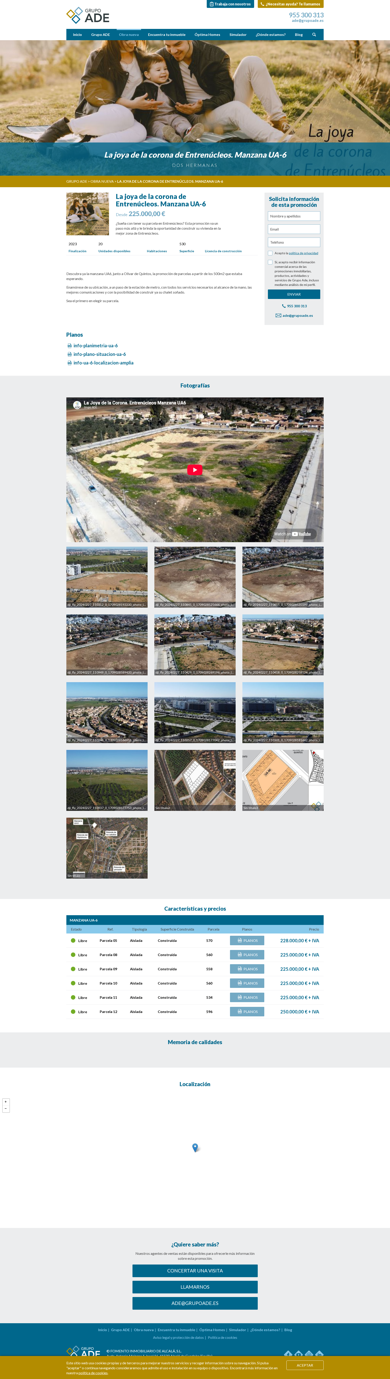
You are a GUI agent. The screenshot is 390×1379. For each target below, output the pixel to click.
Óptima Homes (207, 34)
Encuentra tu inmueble (167, 34)
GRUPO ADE (76, 181)
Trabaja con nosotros (232, 4)
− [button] (6, 1109)
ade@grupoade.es (308, 21)
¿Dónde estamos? (271, 34)
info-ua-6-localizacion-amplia (103, 362)
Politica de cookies (222, 1337)
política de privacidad (303, 253)
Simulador (238, 34)
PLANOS (250, 940)
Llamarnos (195, 1287)
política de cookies (93, 1373)
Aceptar (305, 1365)
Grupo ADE (100, 34)
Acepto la (296, 253)
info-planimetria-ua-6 (95, 345)
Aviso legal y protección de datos (178, 1337)
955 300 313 (306, 15)
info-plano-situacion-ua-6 (99, 354)
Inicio (77, 34)
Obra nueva (129, 34)
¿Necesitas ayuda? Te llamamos (292, 4)
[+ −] (195, 1152)
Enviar (294, 294)
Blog (299, 34)
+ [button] (6, 1102)
